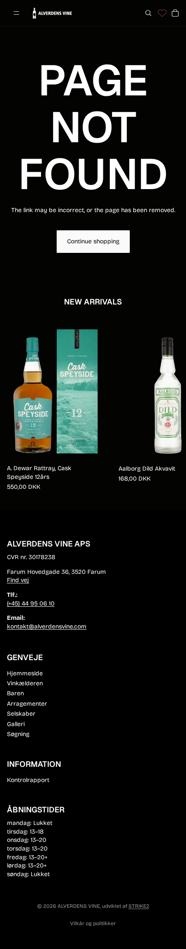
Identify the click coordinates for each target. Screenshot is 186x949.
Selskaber (21, 713)
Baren (15, 693)
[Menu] (16, 13)
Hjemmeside (25, 673)
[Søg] (148, 13)
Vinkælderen (25, 683)
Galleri (16, 723)
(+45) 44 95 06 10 (31, 603)
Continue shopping (93, 241)
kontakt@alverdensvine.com (47, 626)
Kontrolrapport (28, 779)
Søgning (18, 734)
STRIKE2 (138, 906)
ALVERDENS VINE (79, 906)
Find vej (18, 580)
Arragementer (27, 703)
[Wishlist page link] (162, 13)
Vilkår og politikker (93, 923)
